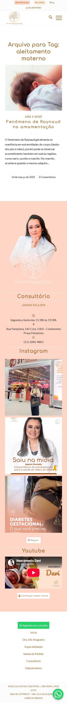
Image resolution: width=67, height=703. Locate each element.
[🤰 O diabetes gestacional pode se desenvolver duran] (33, 504)
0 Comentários (47, 177)
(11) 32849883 (34, 8)
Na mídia (39, 2)
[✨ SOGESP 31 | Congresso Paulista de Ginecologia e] (33, 387)
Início (33, 632)
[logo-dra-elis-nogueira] (28, 18)
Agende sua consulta (35, 625)
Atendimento (22, 2)
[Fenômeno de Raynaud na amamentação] (33, 88)
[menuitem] (22, 3)
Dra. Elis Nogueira (34, 639)
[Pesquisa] (48, 18)
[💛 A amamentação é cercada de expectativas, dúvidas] (33, 445)
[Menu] (57, 18)
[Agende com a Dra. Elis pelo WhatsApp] (58, 694)
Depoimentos (33, 668)
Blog (52, 2)
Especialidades (33, 646)
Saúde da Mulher (33, 653)
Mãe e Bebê (33, 116)
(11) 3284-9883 (33, 341)
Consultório (33, 661)
